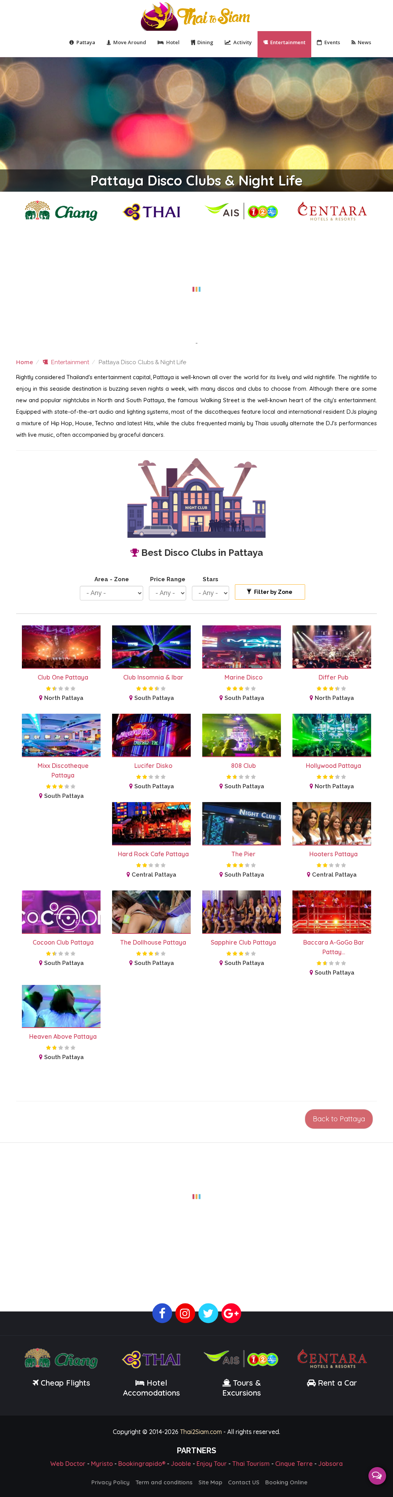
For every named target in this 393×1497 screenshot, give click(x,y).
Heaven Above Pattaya (63, 1036)
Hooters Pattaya (333, 854)
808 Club (243, 765)
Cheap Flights (65, 1383)
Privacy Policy (110, 1482)
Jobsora (330, 1463)
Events (332, 42)
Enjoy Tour (211, 1463)
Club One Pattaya (63, 677)
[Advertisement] (196, 284)
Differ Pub (333, 677)
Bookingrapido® (141, 1463)
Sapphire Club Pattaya (243, 942)
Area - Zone (111, 579)
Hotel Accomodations (151, 1388)
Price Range (167, 579)
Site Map (210, 1482)
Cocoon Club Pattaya (63, 942)
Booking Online (286, 1482)
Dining (205, 42)
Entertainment (287, 42)
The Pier (243, 854)
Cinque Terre (294, 1463)
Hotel (173, 42)
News (364, 42)
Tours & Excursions (241, 1388)
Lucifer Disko (153, 765)
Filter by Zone (272, 592)
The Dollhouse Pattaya (153, 942)
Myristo (102, 1463)
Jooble (181, 1463)
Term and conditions (164, 1482)
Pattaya (85, 42)
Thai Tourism (251, 1463)
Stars (210, 579)
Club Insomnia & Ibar (153, 677)
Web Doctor (68, 1463)
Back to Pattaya (339, 1118)
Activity (242, 42)
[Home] (196, 15)
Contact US (243, 1482)
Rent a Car (337, 1383)
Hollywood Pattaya (333, 765)
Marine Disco (244, 677)
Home (24, 362)
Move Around (129, 42)
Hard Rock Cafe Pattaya (153, 854)
